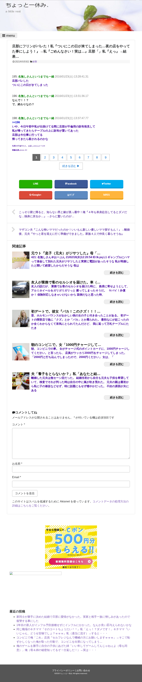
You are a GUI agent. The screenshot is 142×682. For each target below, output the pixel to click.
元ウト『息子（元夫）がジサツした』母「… (65, 253)
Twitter (108, 183)
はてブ (71, 194)
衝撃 (35, 61)
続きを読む (117, 272)
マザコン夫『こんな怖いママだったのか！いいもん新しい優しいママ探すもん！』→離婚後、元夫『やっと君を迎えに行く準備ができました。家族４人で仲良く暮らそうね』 (74, 231)
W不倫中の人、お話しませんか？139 (30, 146)
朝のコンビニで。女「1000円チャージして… (66, 345)
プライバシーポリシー (63, 670)
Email (16, 477)
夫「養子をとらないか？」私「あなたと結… (65, 374)
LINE (35, 183)
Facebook (71, 183)
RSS (107, 194)
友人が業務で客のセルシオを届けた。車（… (65, 282)
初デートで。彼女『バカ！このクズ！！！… (65, 311)
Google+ (37, 194)
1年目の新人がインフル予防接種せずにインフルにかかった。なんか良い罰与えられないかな (74, 625)
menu (10, 35)
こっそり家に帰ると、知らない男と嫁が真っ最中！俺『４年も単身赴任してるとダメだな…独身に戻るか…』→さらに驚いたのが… (73, 214)
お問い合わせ (83, 670)
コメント (18, 424)
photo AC (23, 150)
